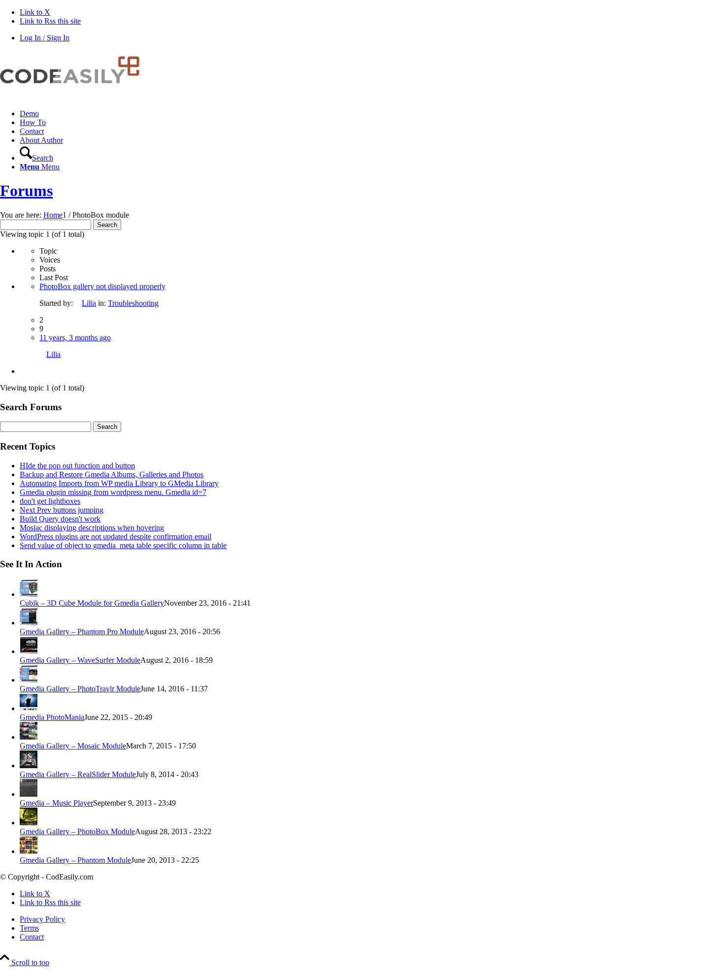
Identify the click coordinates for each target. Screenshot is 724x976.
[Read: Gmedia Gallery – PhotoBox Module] (28, 822)
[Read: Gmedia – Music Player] (28, 794)
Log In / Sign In (44, 37)
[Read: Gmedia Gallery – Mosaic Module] (28, 737)
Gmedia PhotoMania (52, 717)
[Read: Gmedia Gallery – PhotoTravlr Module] (28, 680)
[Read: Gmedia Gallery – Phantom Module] (28, 851)
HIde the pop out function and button (77, 465)
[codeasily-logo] (74, 97)
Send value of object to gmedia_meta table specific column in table (123, 545)
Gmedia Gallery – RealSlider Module (78, 774)
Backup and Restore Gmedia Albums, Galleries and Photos (111, 474)
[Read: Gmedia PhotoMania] (28, 708)
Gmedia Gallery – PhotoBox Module (77, 831)
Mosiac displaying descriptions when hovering (92, 527)
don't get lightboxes (50, 501)
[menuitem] (372, 113)
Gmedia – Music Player (56, 803)
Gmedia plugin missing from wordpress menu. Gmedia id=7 (113, 492)
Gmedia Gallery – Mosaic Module (73, 746)
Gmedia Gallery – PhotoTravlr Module (80, 688)
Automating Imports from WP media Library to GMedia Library (119, 483)
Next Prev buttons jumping (61, 510)
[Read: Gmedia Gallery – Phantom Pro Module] (28, 622)
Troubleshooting (133, 303)
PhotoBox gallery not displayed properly (102, 286)
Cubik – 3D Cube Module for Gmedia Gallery (92, 603)
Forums (26, 190)
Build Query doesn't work (60, 519)
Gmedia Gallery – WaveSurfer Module (80, 660)
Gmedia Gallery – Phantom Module (75, 860)
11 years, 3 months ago (75, 337)
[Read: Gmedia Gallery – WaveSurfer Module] (28, 651)
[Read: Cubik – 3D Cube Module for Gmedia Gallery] (28, 594)
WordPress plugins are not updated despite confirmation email (115, 536)
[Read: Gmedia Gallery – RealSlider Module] (28, 765)
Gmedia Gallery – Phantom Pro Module (82, 631)
